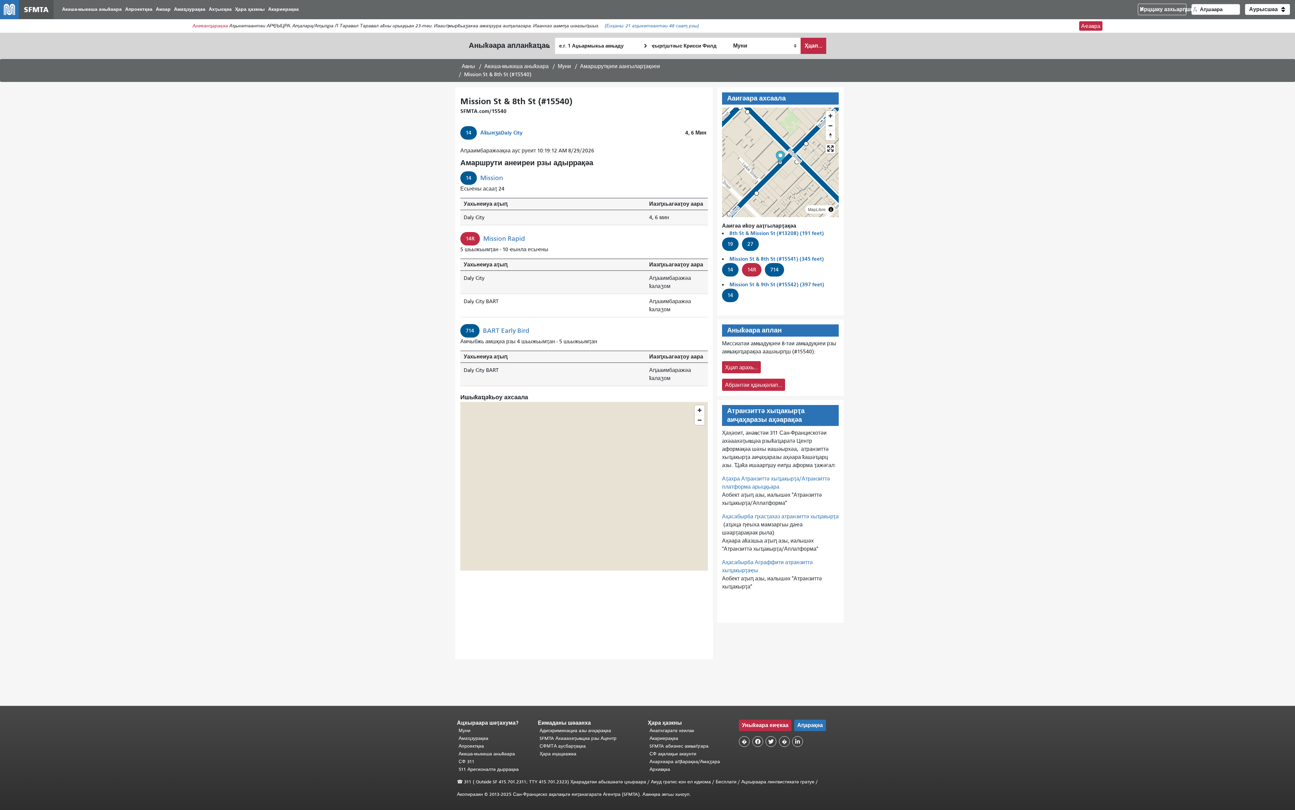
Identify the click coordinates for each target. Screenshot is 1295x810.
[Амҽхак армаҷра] (830, 126)
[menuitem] (91, 9)
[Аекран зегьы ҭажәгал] (830, 148)
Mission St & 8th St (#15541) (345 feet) (776, 259)
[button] (1267, 9)
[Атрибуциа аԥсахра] (831, 209)
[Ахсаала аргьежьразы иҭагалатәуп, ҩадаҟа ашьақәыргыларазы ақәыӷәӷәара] (830, 135)
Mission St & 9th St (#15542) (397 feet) (776, 284)
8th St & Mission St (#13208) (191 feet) (776, 233)
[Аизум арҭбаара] (830, 116)
